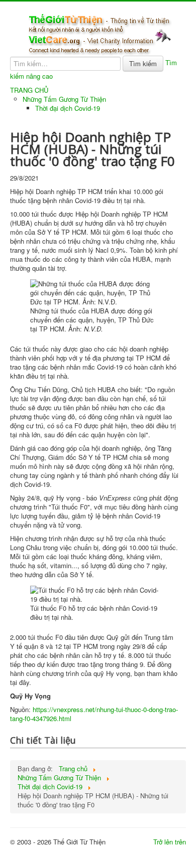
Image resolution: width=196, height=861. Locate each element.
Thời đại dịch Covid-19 (67, 108)
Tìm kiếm (143, 63)
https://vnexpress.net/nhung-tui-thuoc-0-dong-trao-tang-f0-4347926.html (94, 714)
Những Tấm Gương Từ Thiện (64, 99)
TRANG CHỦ (29, 90)
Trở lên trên (169, 841)
